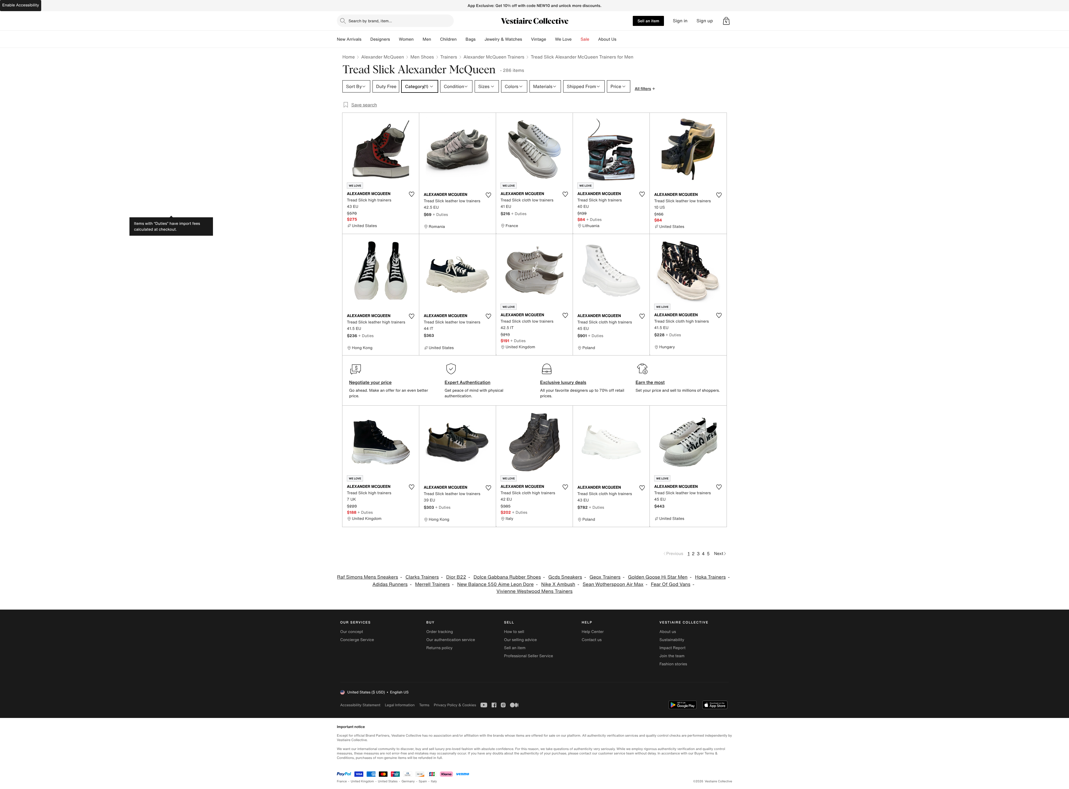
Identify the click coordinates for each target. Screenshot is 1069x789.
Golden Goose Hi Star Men (658, 577)
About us (667, 632)
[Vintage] (550, 39)
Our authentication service (450, 640)
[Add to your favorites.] (411, 194)
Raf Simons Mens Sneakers (367, 577)
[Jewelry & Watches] (526, 39)
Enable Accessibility (20, 5)
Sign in (680, 21)
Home (348, 56)
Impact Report (672, 648)
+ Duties (440, 214)
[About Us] (621, 39)
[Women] (418, 39)
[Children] (461, 39)
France (342, 781)
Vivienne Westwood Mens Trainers (534, 591)
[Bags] (480, 39)
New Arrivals (349, 39)
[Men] (435, 39)
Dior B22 (456, 577)
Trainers (448, 56)
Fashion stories (673, 664)
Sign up (705, 21)
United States (388, 781)
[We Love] (576, 39)
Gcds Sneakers (565, 577)
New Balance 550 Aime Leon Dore (495, 584)
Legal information (400, 705)
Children (448, 39)
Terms (424, 705)
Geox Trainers (605, 577)
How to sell (514, 632)
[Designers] (394, 39)
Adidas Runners (390, 584)
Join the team (672, 656)
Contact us (592, 640)
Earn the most (650, 382)
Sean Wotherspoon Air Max (613, 584)
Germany (408, 781)
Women (406, 39)
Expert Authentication (468, 382)
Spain (423, 781)
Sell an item (648, 21)
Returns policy (439, 648)
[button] (726, 21)
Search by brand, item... (370, 21)
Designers (380, 39)
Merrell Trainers (432, 584)
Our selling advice (520, 640)
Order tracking (439, 632)
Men (427, 39)
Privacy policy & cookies (455, 705)
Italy (434, 781)
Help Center (593, 632)
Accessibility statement (360, 705)
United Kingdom (362, 781)
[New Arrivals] (366, 39)
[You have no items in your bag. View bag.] (726, 21)
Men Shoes (422, 56)
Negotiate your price (370, 382)
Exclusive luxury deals (563, 382)
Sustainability (671, 640)
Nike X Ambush (558, 584)
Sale (585, 39)
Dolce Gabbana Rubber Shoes (507, 577)
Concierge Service (357, 640)
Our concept (351, 632)
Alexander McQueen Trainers (494, 56)
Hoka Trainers (710, 577)
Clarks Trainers (422, 577)
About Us (607, 39)
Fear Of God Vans (670, 584)
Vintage (538, 39)
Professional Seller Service (528, 656)
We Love (563, 39)
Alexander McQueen (382, 56)
